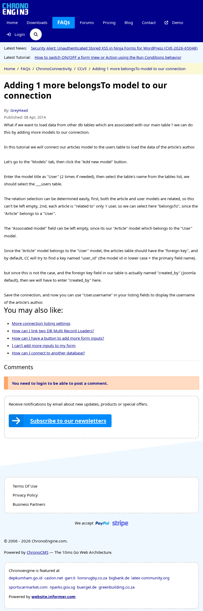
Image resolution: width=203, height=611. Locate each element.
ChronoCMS (37, 552)
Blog (128, 22)
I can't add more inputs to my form (44, 345)
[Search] (36, 34)
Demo (177, 22)
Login (20, 34)
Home (12, 22)
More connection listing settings (41, 323)
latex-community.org (150, 577)
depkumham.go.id (25, 577)
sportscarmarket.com (28, 587)
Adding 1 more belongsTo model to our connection (139, 68)
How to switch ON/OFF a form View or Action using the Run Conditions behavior (108, 57)
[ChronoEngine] (15, 8)
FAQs (63, 22)
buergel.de (86, 587)
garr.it (70, 577)
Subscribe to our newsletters (68, 420)
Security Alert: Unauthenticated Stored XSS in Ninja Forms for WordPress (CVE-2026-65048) (114, 48)
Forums (87, 22)
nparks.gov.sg (62, 587)
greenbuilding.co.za (117, 587)
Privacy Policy (25, 495)
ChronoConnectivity (54, 68)
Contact (149, 22)
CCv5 (82, 68)
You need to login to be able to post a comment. (60, 383)
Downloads (37, 22)
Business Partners (29, 504)
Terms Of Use (25, 486)
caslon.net (53, 577)
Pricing (109, 22)
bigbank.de (119, 577)
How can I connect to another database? (48, 352)
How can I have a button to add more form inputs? (58, 338)
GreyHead (19, 110)
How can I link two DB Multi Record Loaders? (53, 330)
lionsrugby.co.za (92, 577)
